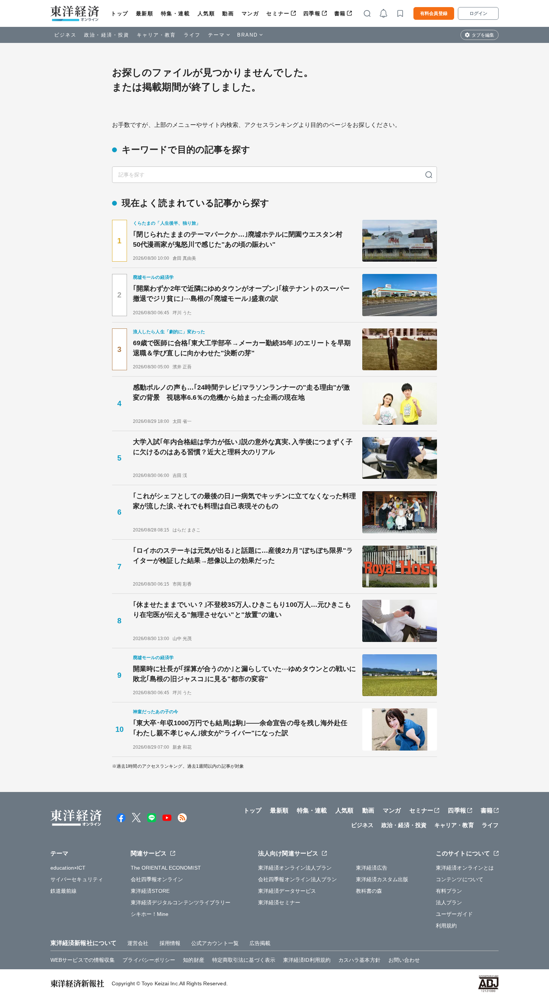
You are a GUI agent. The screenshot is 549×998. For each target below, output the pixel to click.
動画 (228, 13)
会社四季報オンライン (157, 879)
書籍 (340, 13)
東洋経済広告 (372, 868)
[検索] (429, 175)
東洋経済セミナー (279, 902)
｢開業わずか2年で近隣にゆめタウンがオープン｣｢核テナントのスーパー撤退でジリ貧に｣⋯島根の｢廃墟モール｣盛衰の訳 (241, 293)
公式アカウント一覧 (215, 943)
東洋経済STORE (150, 891)
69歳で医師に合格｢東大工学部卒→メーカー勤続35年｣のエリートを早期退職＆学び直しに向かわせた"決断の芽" (242, 348)
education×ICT (68, 868)
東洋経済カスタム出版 (382, 879)
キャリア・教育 (156, 35)
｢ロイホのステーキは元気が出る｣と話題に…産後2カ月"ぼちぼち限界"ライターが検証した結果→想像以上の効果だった (243, 555)
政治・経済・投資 (106, 35)
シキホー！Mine (150, 914)
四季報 (312, 13)
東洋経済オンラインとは (465, 868)
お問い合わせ (404, 960)
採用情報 (169, 943)
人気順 (206, 13)
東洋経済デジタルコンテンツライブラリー (181, 902)
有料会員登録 (433, 13)
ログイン (478, 13)
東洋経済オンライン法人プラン (295, 868)
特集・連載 (175, 13)
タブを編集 (483, 35)
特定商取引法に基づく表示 (243, 960)
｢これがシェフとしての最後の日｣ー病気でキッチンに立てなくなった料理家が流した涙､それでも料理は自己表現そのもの (244, 501)
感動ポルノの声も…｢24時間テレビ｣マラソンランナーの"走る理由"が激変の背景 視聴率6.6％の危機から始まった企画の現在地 (241, 392)
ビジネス (65, 35)
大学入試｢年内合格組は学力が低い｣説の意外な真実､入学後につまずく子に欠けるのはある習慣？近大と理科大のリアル (243, 447)
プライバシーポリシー (148, 960)
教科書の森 (369, 891)
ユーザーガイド (454, 914)
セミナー (277, 13)
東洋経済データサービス (287, 891)
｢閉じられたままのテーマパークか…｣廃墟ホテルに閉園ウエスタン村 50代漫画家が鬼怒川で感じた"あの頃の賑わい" (241, 239)
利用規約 (446, 926)
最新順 (144, 13)
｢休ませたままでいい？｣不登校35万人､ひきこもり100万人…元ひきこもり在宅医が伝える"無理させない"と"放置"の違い (242, 609)
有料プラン (449, 891)
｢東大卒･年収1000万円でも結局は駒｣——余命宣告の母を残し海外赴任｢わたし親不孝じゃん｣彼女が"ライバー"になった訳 (240, 728)
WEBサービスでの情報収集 (82, 960)
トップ (119, 13)
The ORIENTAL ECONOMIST (166, 868)
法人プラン (449, 902)
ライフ (192, 35)
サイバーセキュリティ (76, 879)
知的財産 (193, 960)
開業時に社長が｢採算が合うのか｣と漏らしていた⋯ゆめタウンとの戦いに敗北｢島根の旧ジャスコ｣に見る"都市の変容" (244, 674)
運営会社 (137, 943)
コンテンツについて (459, 879)
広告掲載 (259, 943)
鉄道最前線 (63, 891)
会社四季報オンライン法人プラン (297, 879)
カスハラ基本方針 (359, 960)
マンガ (250, 13)
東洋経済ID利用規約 (307, 960)
